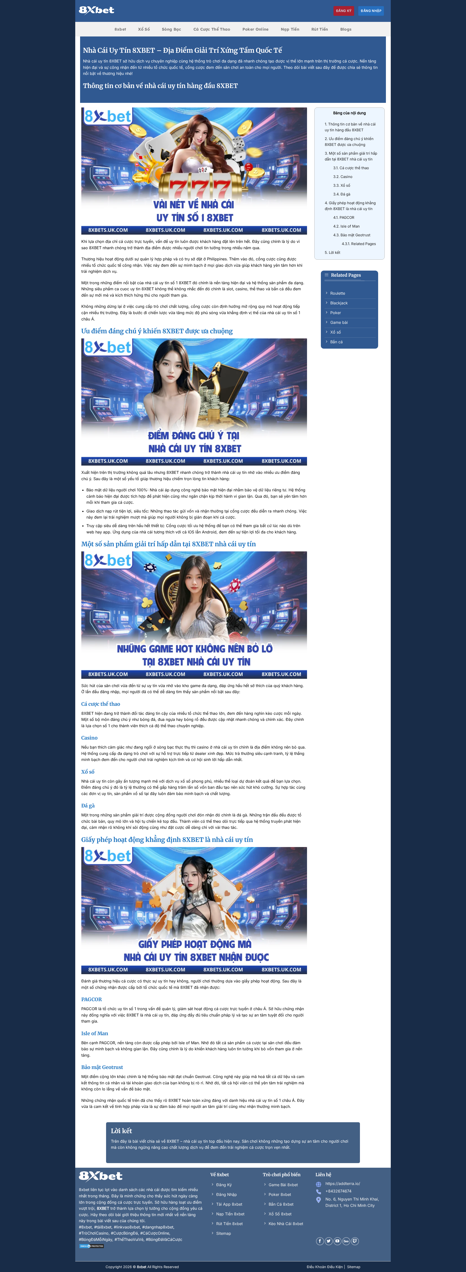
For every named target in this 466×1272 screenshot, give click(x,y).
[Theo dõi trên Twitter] (329, 1241)
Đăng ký (344, 11)
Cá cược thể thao (351, 168)
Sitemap (353, 1267)
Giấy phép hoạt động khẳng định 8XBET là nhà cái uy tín (350, 206)
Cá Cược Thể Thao (211, 29)
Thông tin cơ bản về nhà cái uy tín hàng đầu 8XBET (350, 127)
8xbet (120, 29)
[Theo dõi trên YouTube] (337, 1241)
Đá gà (341, 194)
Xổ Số (144, 29)
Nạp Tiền (290, 29)
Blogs (346, 29)
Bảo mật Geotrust (351, 235)
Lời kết (332, 252)
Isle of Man (346, 226)
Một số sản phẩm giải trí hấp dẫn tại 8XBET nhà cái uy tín (351, 156)
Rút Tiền (319, 29)
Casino (342, 176)
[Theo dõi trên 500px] (346, 1241)
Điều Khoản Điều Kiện (325, 1267)
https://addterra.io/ (342, 1183)
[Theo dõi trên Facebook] (320, 1241)
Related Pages (359, 243)
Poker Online (255, 29)
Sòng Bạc (171, 29)
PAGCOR (343, 217)
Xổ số (341, 185)
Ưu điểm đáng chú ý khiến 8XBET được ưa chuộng (349, 141)
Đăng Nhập (371, 11)
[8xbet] (96, 11)
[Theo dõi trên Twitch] (355, 1241)
